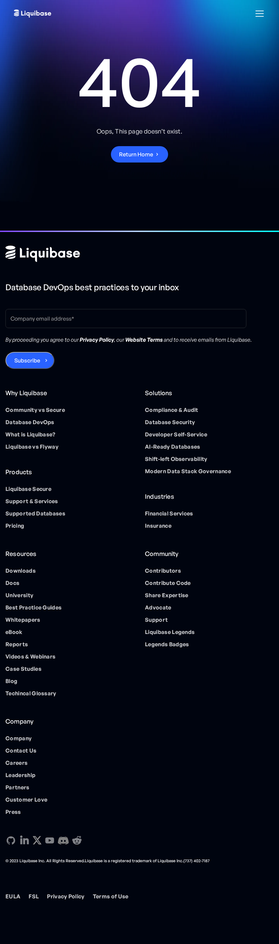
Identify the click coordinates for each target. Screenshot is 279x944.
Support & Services (31, 501)
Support (156, 619)
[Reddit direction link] (76, 840)
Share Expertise (166, 595)
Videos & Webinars (30, 656)
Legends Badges (167, 644)
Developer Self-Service (176, 434)
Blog (11, 681)
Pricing (14, 525)
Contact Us (20, 750)
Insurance (158, 525)
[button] (258, 13)
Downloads (20, 570)
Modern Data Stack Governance (188, 471)
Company (18, 738)
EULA (12, 896)
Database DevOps (29, 422)
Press (13, 811)
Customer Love (26, 799)
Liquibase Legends (170, 632)
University (19, 595)
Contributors (163, 570)
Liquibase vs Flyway (32, 446)
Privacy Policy (65, 896)
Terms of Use (111, 896)
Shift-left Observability (176, 458)
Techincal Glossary (30, 693)
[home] (32, 13)
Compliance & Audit (171, 409)
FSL (34, 896)
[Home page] (42, 254)
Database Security (170, 422)
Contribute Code (168, 582)
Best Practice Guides (33, 607)
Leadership (20, 775)
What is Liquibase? (30, 434)
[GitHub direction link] (10, 840)
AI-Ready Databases (172, 446)
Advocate (158, 607)
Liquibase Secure (28, 488)
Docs (12, 582)
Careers (16, 762)
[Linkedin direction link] (24, 840)
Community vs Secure (35, 409)
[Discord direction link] (63, 840)
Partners (17, 787)
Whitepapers (22, 619)
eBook (13, 632)
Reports (16, 644)
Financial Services (169, 513)
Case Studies (23, 668)
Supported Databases (35, 513)
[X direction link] (37, 840)
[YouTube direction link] (49, 840)
